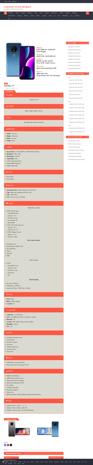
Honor (61, 13)
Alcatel (44, 15)
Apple (17, 13)
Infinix (26, 15)
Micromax (65, 15)
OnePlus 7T (10, 449)
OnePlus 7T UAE (38, 449)
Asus (50, 15)
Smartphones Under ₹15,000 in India (76, 104)
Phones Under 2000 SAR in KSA (76, 90)
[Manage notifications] (3, 462)
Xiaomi (23, 13)
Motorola (54, 13)
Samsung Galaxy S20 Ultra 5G (56, 457)
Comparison (14, 1)
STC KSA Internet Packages (74, 147)
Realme (47, 13)
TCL (71, 15)
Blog (9, 1)
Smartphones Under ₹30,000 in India (76, 115)
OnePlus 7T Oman (24, 449)
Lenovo (77, 15)
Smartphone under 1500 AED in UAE (77, 131)
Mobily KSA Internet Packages (74, 143)
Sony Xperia (11, 15)
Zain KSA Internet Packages (74, 140)
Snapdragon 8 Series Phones (74, 46)
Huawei (68, 13)
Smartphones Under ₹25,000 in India (76, 111)
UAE (69, 125)
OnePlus (29, 13)
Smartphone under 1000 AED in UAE (77, 128)
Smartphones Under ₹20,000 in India (76, 107)
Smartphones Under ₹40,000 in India (76, 122)
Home (6, 1)
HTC (59, 15)
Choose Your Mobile (17, 7)
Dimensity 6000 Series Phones (74, 68)
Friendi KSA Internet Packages (74, 153)
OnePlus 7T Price (31, 449)
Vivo (41, 13)
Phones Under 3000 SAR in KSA (76, 98)
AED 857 (24, 405)
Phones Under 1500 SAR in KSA (76, 87)
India (69, 101)
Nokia (37, 15)
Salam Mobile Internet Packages (74, 156)
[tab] (33, 95)
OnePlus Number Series (47, 449)
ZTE (9, 18)
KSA (69, 77)
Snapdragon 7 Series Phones (74, 53)
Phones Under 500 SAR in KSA (75, 80)
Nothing (74, 13)
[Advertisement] (46, 31)
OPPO (36, 13)
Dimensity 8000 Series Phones (74, 56)
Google (19, 15)
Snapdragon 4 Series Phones (74, 65)
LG (54, 15)
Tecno (32, 15)
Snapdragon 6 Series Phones (74, 59)
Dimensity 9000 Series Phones (74, 49)
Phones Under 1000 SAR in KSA (76, 83)
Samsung (10, 13)
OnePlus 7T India (16, 449)
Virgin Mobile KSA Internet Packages (76, 150)
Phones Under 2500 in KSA (74, 94)
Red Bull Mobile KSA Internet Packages (76, 159)
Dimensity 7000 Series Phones (74, 62)
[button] (18, 428)
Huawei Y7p (8, 457)
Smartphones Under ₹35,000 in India (76, 118)
